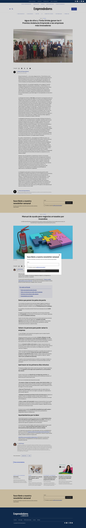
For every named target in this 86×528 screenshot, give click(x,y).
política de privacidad (40, 267)
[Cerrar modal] (59, 255)
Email (28, 262)
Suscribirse (43, 270)
